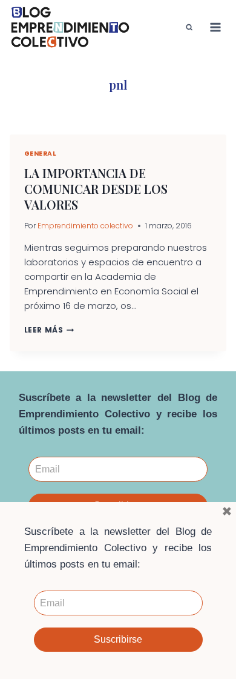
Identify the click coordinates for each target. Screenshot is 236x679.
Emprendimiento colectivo (85, 225)
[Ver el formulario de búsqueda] (189, 27)
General (40, 153)
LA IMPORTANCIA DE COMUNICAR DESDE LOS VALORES (96, 189)
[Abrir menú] (216, 27)
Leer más (49, 330)
